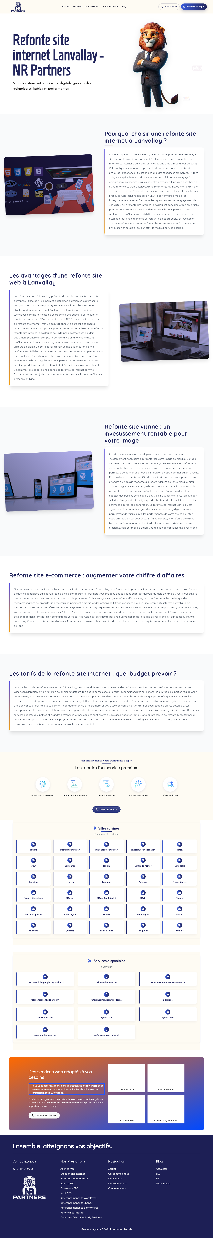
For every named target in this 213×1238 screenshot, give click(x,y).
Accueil (66, 6)
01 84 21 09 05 (170, 6)
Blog (124, 6)
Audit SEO (66, 1193)
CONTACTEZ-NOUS (46, 1115)
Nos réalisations (117, 1183)
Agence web (67, 1168)
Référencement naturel (74, 1178)
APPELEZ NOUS (108, 809)
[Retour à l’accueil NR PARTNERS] (18, 6)
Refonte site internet (72, 1212)
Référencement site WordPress (78, 1198)
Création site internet (72, 1173)
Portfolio (77, 6)
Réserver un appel (195, 6)
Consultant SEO (69, 1188)
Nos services (91, 6)
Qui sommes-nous (118, 1173)
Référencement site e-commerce (79, 1207)
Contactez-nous (110, 6)
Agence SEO (67, 1183)
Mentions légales (90, 1229)
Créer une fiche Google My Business (81, 1217)
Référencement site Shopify (76, 1203)
